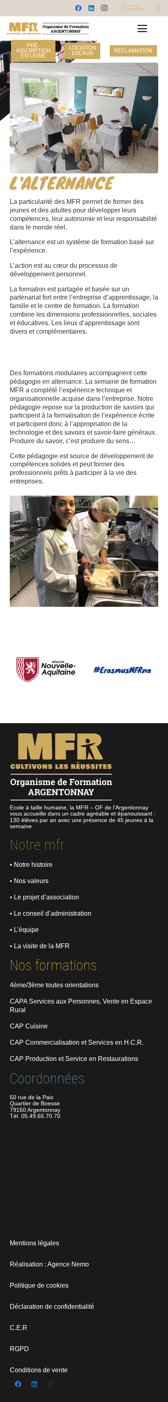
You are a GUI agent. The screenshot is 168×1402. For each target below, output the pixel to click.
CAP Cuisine (29, 1026)
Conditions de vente (39, 1370)
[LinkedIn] (91, 8)
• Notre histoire (31, 864)
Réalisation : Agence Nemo (49, 1264)
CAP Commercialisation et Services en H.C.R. (77, 1042)
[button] (142, 28)
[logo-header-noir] (48, 28)
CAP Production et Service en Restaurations (74, 1058)
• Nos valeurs (29, 880)
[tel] (132, 8)
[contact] (157, 8)
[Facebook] (78, 8)
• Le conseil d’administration (50, 913)
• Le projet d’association (44, 897)
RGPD (19, 1348)
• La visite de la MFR (40, 946)
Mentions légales (34, 1243)
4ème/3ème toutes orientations (54, 985)
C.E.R (18, 1327)
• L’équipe (24, 929)
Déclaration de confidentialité (52, 1306)
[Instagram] (104, 8)
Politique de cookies (39, 1285)
